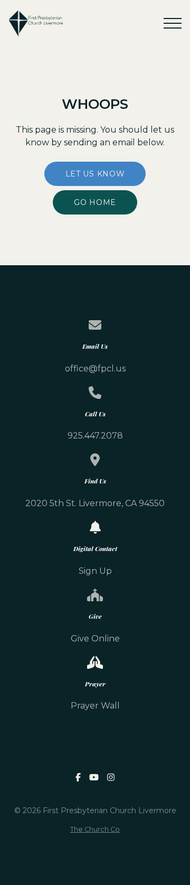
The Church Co (95, 829)
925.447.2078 (95, 436)
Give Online (95, 639)
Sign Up (95, 571)
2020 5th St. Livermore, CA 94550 (95, 503)
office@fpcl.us (95, 369)
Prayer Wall (95, 706)
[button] (173, 23)
